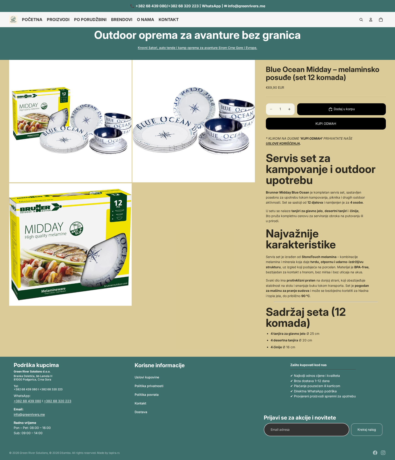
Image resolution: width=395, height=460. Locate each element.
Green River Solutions (34, 453)
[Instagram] (383, 452)
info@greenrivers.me (29, 414)
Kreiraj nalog (367, 429)
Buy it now (326, 123)
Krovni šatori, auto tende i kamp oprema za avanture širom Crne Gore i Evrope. (197, 48)
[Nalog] (371, 20)
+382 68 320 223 (57, 401)
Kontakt (140, 403)
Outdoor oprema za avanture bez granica (197, 35)
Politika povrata (147, 394)
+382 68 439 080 (27, 401)
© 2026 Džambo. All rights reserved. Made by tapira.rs (84, 453)
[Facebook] (375, 452)
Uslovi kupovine (147, 377)
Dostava (141, 412)
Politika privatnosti (149, 386)
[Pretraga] (361, 20)
